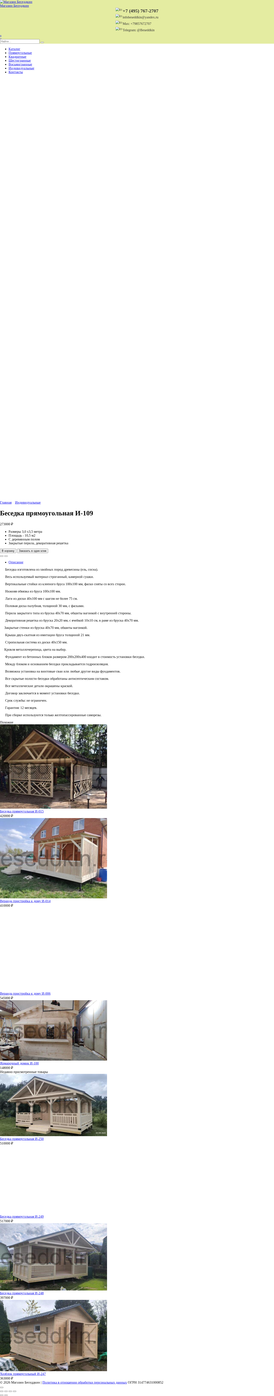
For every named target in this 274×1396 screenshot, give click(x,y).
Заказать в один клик (32, 550)
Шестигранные (20, 60)
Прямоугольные (20, 53)
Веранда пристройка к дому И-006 (25, 993)
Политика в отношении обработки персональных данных (84, 1382)
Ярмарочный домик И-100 (19, 1063)
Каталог (14, 49)
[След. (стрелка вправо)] (6, 1395)
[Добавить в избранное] (1, 556)
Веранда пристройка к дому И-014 (25, 901)
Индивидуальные (21, 68)
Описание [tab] (16, 562)
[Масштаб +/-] (1, 1391)
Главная (6, 502)
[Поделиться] (10, 1391)
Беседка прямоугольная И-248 (22, 1293)
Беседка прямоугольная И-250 (22, 1139)
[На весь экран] (6, 1391)
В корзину (8, 550)
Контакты (16, 72)
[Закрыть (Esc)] (14, 1391)
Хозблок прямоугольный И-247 (23, 1374)
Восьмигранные (20, 64)
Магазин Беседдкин (14, 5)
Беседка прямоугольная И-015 (22, 811)
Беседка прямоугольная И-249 (22, 1216)
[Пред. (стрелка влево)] (1, 1395)
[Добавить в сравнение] (6, 556)
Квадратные (17, 56)
